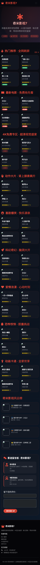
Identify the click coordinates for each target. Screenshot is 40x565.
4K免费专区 (4, 541)
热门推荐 (4, 537)
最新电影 (4, 539)
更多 (36, 52)
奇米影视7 (11, 3)
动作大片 (4, 544)
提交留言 (9, 511)
